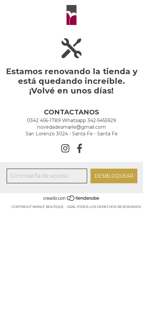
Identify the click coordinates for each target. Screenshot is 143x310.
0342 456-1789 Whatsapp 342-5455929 (71, 120)
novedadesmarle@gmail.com (71, 127)
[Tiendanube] (72, 200)
